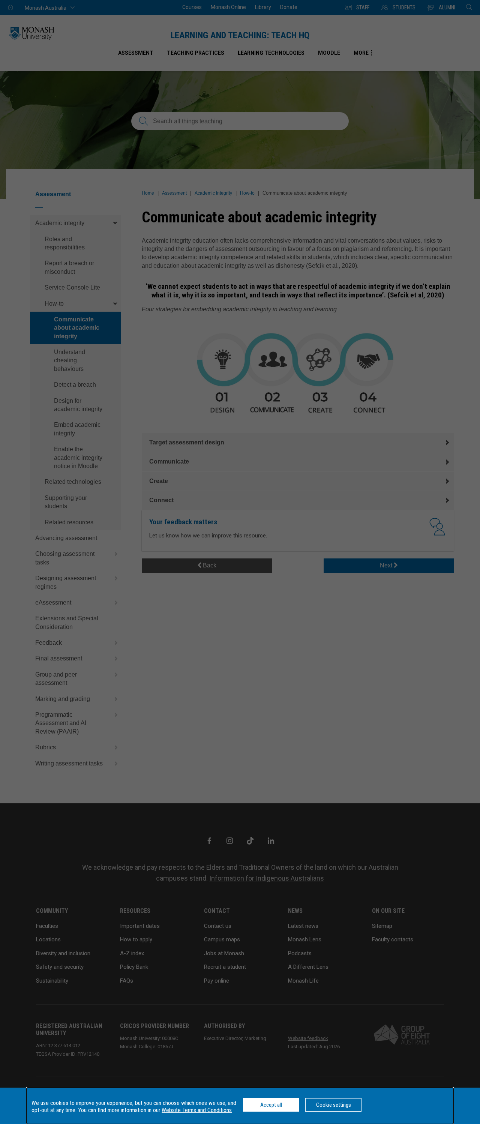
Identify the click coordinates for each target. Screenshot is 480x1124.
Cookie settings (333, 1104)
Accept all (271, 1104)
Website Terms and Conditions (197, 1110)
